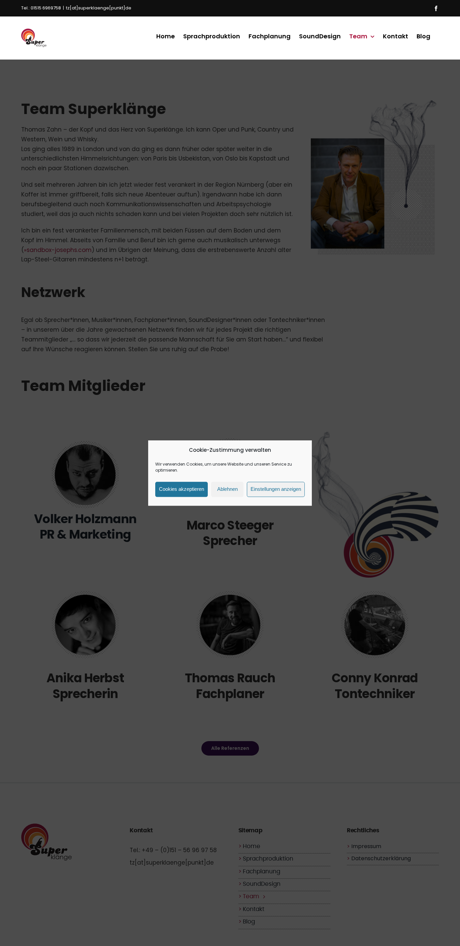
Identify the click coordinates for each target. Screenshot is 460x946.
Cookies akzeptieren (181, 489)
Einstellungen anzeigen (276, 489)
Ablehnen (227, 489)
